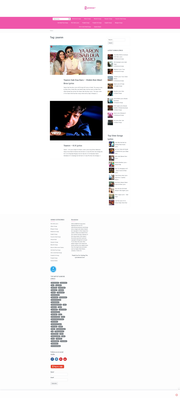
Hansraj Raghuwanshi (56, 304)
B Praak (53, 292)
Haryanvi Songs (108, 18)
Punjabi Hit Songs (97, 22)
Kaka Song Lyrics (55, 312)
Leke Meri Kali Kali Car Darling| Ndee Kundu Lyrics (120, 144)
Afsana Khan (63, 282)
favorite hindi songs (56, 299)
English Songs (108, 22)
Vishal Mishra (54, 343)
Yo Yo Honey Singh (56, 346)
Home (51, 30)
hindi (65, 304)
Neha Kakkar (54, 321)
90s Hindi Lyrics (75, 22)
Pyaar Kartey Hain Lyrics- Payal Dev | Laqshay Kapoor (121, 177)
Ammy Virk (58, 285)
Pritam (53, 329)
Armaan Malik (62, 287)
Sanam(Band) (55, 333)
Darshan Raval (61, 292)
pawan (60, 326)
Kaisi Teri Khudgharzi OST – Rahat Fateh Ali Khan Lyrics (121, 170)
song (53, 338)
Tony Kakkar (63, 341)
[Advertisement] (79, 282)
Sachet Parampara (59, 331)
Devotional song (55, 295)
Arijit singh (54, 287)
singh (63, 336)
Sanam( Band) (97, 26)
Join (53, 270)
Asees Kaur (54, 290)
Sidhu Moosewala (55, 336)
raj (52, 331)
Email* (52, 377)
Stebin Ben (59, 338)
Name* (52, 372)
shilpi (61, 333)
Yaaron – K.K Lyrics (73, 145)
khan (60, 314)
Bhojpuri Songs (118, 22)
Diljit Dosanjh (54, 297)
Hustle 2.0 (54, 307)
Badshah (61, 290)
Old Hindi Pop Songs (63, 22)
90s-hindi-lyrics (55, 282)
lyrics (63, 316)
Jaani (60, 307)
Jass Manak (54, 309)
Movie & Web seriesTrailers (57, 247)
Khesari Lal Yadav (55, 316)
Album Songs (87, 18)
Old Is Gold (54, 326)
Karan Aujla (54, 314)
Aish (53, 285)
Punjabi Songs (85, 22)
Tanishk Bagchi (55, 341)
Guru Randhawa (55, 302)
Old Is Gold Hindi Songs (85, 26)
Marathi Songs (97, 18)
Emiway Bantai (63, 297)
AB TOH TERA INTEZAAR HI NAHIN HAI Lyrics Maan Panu (121, 151)
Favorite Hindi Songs (120, 18)
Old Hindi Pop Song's (56, 324)
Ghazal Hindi (54, 239)
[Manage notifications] (177, 395)
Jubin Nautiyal (63, 309)
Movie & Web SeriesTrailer (57, 319)
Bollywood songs (76, 18)
